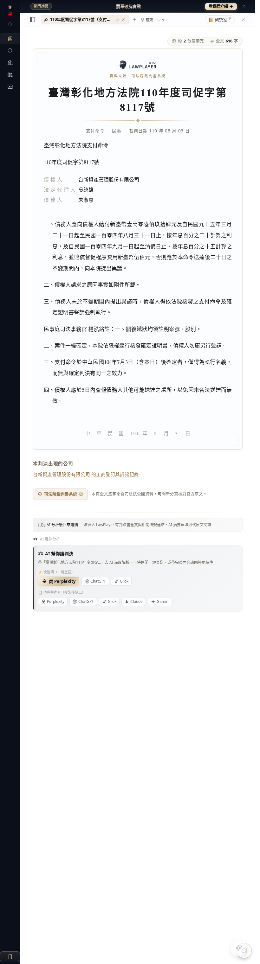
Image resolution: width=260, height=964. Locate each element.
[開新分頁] (134, 19)
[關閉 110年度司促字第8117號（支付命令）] (123, 19)
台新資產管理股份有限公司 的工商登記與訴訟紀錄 (86, 474)
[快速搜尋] (10, 24)
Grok (124, 581)
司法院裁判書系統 (60, 494)
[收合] (32, 19)
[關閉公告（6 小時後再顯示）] (244, 6)
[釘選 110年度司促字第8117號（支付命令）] (117, 19)
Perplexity (55, 601)
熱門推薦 (41, 6)
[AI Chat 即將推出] (239, 947)
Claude (136, 601)
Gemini (163, 601)
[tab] (85, 19)
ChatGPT (98, 581)
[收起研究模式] (243, 19)
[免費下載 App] (10, 956)
